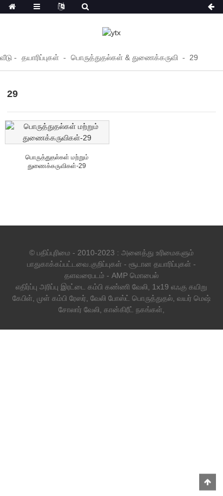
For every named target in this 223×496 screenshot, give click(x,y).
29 (193, 57)
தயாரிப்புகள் (40, 57)
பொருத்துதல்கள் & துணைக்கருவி (124, 57)
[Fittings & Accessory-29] (57, 132)
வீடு (6, 57)
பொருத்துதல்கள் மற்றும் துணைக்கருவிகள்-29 (57, 161)
